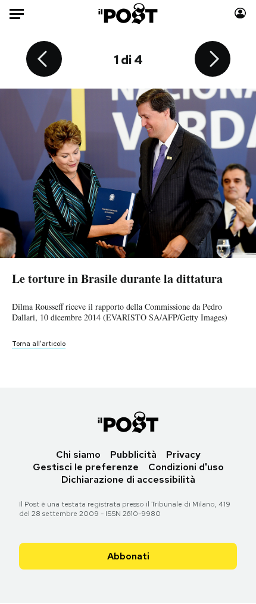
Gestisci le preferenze (86, 467)
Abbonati (128, 556)
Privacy (183, 454)
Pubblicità (133, 454)
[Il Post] (128, 13)
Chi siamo (78, 454)
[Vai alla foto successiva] (212, 60)
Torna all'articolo (38, 343)
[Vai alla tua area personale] (240, 13)
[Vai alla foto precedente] (44, 60)
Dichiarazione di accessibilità (128, 479)
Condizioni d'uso (186, 467)
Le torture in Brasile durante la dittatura (117, 278)
